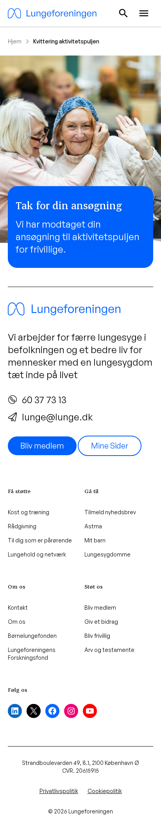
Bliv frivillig (97, 635)
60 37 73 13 (44, 400)
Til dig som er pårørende (40, 540)
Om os (16, 621)
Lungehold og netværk (37, 554)
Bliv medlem (42, 445)
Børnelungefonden (32, 635)
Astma (93, 526)
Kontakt (18, 607)
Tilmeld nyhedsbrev (110, 512)
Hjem (14, 41)
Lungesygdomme (107, 554)
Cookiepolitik (105, 791)
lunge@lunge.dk (57, 417)
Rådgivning (22, 526)
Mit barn (95, 540)
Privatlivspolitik (58, 791)
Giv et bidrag (101, 621)
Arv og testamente (109, 649)
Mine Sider (109, 445)
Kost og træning (28, 512)
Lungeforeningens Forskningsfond (31, 653)
